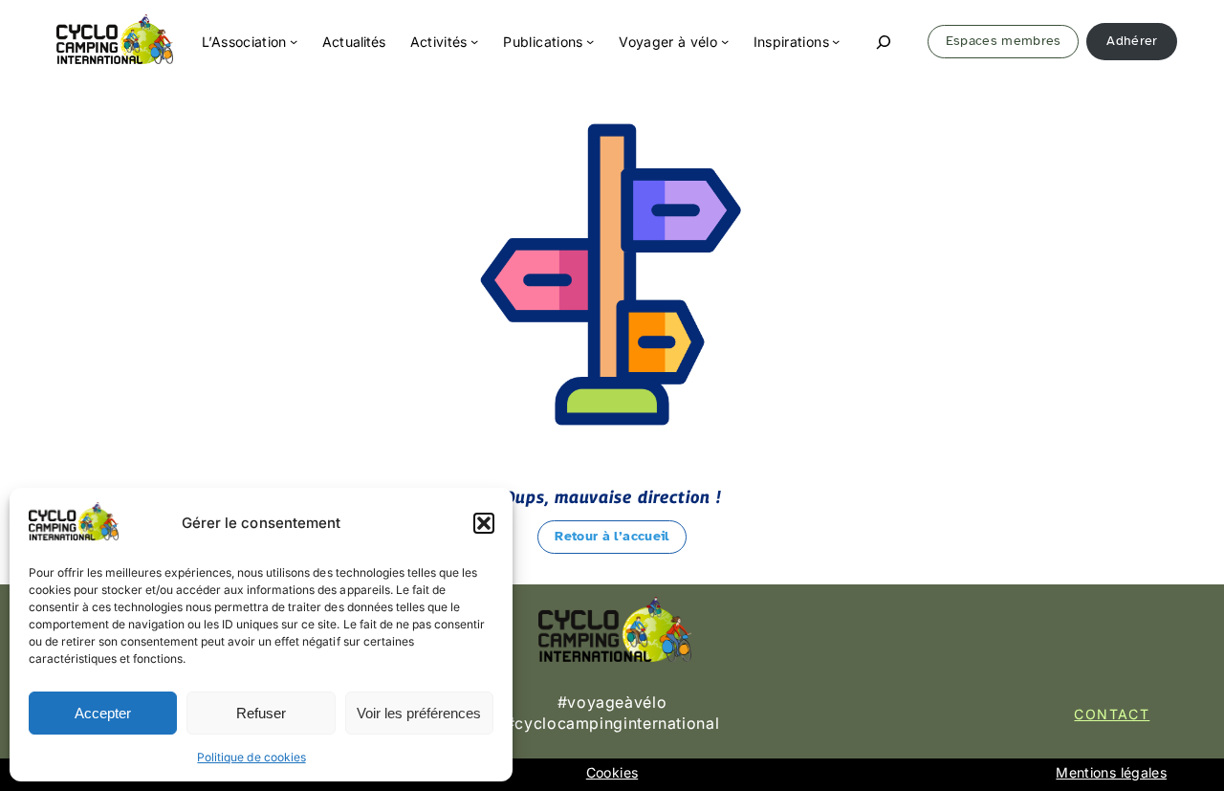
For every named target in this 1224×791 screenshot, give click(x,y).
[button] (483, 523)
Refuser (261, 713)
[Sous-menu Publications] (590, 41)
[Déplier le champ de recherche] (884, 41)
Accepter (103, 713)
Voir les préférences (419, 713)
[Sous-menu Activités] (474, 41)
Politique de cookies (251, 757)
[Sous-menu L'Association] (293, 41)
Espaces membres (1003, 41)
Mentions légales (1111, 772)
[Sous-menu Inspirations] (836, 41)
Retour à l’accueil (611, 536)
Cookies (612, 772)
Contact (1111, 714)
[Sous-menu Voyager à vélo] (725, 41)
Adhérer (1131, 41)
